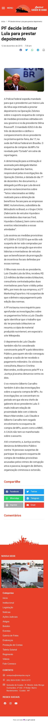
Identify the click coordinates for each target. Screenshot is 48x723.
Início (3, 22)
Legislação (8, 607)
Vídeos (6, 659)
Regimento (8, 654)
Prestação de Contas (13, 645)
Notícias (6, 612)
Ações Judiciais (10, 617)
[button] (21, 50)
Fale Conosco (9, 664)
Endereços (8, 640)
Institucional (8, 603)
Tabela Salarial (10, 650)
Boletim (6, 626)
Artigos (6, 621)
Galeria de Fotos (10, 635)
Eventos (6, 631)
